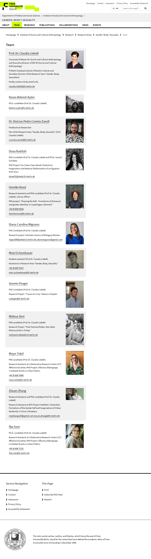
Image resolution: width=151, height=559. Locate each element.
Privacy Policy (122, 3)
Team (17, 24)
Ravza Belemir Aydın (22, 97)
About (5, 24)
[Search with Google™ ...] (145, 8)
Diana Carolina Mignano (24, 224)
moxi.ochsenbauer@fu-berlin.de (23, 272)
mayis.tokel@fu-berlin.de (20, 379)
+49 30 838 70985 (16, 375)
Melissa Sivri (16, 316)
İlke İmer (14, 427)
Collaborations (68, 24)
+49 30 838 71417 (16, 268)
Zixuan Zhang (17, 391)
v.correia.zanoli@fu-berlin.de (22, 139)
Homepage (90, 3)
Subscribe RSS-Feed (53, 494)
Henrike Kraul (17, 187)
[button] (115, 8)
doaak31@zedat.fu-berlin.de (22, 176)
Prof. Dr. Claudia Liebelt (24, 53)
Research (29, 24)
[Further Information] (75, 59)
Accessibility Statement (139, 3)
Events (97, 24)
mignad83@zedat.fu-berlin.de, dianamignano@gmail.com (36, 239)
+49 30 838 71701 (16, 448)
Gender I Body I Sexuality (18, 20)
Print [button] (46, 489)
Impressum (110, 3)
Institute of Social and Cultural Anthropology (64, 16)
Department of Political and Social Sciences (22, 16)
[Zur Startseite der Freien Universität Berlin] (19, 6)
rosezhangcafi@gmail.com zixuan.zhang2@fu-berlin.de (34, 415)
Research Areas (85, 34)
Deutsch (48, 499)
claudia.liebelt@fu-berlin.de (22, 86)
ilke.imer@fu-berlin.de (19, 453)
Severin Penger (18, 283)
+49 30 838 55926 (16, 209)
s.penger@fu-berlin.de (19, 298)
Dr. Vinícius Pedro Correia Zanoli (29, 121)
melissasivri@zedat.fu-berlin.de (23, 334)
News (85, 24)
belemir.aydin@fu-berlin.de (21, 107)
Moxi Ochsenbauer (20, 253)
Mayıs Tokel (16, 353)
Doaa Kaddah (17, 151)
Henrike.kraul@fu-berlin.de (21, 213)
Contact (100, 3)
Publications (47, 24)
